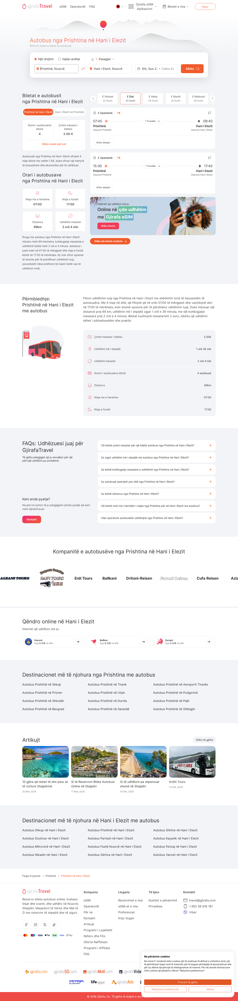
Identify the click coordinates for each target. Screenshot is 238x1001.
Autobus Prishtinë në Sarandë (108, 709)
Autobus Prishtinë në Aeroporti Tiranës (180, 684)
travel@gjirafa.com (202, 900)
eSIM (63, 6)
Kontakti (32, 519)
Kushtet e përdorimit (163, 900)
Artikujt (89, 924)
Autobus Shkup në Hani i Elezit (44, 830)
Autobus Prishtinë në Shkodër (43, 701)
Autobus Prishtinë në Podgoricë (175, 692)
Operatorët (78, 6)
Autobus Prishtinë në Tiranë (107, 684)
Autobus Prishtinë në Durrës (107, 701)
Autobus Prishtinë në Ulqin (106, 692)
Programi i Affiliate (97, 948)
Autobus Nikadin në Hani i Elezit (44, 855)
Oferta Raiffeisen (95, 942)
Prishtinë (51, 875)
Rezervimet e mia (130, 900)
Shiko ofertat (108, 225)
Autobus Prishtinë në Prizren (42, 692)
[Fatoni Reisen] (160, 578)
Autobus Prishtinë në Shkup (41, 684)
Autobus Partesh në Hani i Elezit (110, 838)
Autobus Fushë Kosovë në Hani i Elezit (114, 846)
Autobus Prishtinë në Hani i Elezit (111, 830)
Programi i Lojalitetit (98, 930)
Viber (193, 912)
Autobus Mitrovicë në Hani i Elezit (46, 846)
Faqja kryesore (31, 875)
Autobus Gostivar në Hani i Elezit (45, 838)
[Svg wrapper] (36, 972)
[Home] (37, 6)
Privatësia (155, 906)
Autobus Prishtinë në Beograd (43, 709)
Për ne (88, 912)
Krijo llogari (126, 918)
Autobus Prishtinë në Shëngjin (174, 709)
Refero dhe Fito (94, 936)
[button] (157, 445)
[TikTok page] (54, 924)
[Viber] (185, 912)
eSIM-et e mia (128, 906)
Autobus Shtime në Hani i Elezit (175, 830)
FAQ (92, 6)
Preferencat (126, 912)
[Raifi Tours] (37, 578)
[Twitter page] (45, 924)
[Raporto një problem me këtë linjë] (210, 113)
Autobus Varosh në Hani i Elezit (175, 855)
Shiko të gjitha (204, 739)
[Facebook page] (26, 924)
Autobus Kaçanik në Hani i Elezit (176, 838)
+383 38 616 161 (201, 906)
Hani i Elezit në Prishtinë (69, 112)
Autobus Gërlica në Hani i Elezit (110, 855)
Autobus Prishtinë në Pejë (171, 701)
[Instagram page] (35, 924)
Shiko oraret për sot (54, 144)
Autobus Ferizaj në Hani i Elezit (175, 846)
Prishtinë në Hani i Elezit (38, 112)
